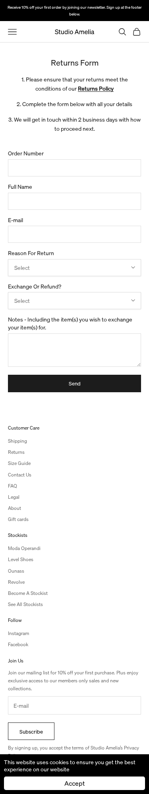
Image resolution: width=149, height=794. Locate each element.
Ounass (16, 571)
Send (75, 383)
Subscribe (31, 731)
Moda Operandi (24, 548)
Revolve (16, 582)
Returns (16, 452)
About (14, 508)
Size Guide (19, 463)
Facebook (18, 644)
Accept (74, 783)
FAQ (12, 486)
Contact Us (19, 475)
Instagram (18, 633)
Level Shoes (20, 559)
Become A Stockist (28, 593)
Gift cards (18, 519)
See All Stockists (25, 604)
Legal (13, 497)
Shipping (17, 441)
